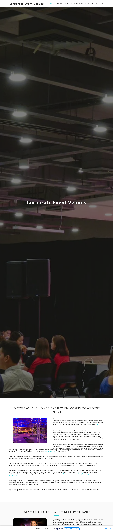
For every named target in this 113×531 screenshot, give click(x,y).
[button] (102, 3)
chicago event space (51, 451)
